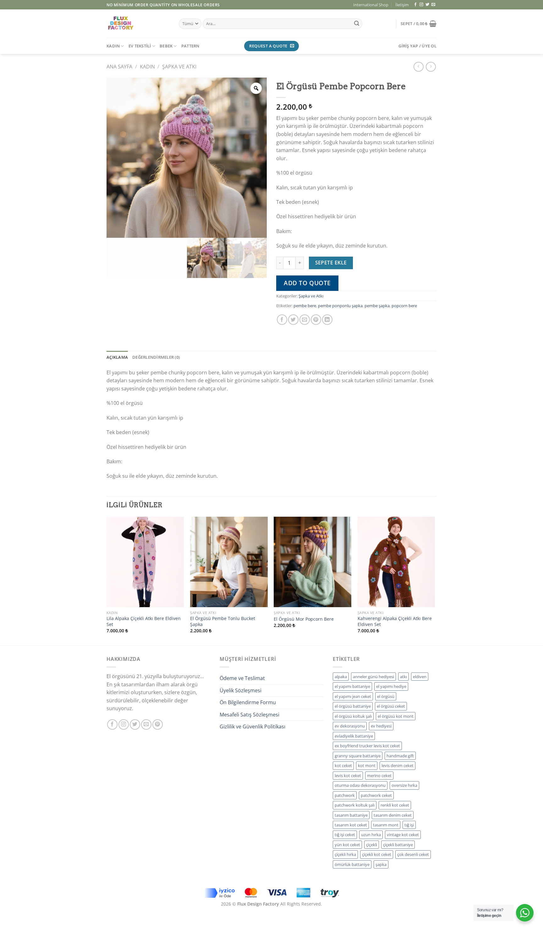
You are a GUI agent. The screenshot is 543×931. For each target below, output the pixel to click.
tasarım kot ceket (351, 825)
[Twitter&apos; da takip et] (427, 5)
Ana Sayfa (119, 66)
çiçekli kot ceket (376, 854)
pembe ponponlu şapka (340, 305)
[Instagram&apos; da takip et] (421, 5)
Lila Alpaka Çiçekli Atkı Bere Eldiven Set (144, 621)
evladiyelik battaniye (354, 736)
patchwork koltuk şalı (355, 805)
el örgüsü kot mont (396, 716)
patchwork (345, 795)
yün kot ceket (347, 844)
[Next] (434, 580)
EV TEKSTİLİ (140, 46)
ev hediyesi (381, 726)
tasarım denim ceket (393, 815)
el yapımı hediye (391, 686)
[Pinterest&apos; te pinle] (316, 319)
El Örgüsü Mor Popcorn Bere (304, 619)
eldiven (419, 676)
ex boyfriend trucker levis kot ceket (367, 746)
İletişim (402, 5)
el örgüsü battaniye (353, 706)
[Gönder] (356, 24)
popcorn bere (404, 305)
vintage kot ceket (403, 834)
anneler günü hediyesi (373, 676)
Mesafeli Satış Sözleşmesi (249, 714)
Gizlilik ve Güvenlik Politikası (252, 726)
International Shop (370, 5)
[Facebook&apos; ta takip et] (415, 5)
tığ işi (409, 825)
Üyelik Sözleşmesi (240, 690)
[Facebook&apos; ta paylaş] (282, 319)
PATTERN (190, 46)
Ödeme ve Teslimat (242, 678)
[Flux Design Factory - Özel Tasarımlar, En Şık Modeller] (138, 23)
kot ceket (343, 765)
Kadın (147, 66)
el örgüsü (385, 696)
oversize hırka (404, 785)
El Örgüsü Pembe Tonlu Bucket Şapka (222, 621)
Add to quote (307, 283)
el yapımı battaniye (352, 686)
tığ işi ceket (345, 834)
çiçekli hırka (345, 854)
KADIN (113, 46)
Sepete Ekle (331, 262)
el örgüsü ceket (391, 706)
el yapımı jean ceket (353, 696)
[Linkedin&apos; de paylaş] (327, 319)
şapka (381, 864)
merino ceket (379, 775)
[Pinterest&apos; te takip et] (157, 724)
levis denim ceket (397, 765)
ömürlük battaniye (352, 864)
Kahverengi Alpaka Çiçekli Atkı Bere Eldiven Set (395, 621)
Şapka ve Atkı (179, 66)
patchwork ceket (376, 795)
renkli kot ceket (395, 805)
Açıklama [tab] (117, 357)
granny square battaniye (358, 756)
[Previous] (107, 580)
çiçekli (371, 844)
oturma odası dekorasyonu (360, 785)
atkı (403, 676)
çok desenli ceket (413, 854)
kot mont (367, 765)
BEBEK (166, 46)
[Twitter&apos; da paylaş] (293, 319)
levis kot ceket (348, 775)
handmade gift (400, 756)
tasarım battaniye (351, 815)
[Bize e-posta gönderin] (433, 5)
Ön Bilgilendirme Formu (248, 702)
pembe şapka (377, 305)
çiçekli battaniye (398, 844)
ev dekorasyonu (350, 726)
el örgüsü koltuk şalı (353, 716)
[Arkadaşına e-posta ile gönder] (304, 319)
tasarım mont (385, 825)
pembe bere (304, 305)
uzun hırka (371, 834)
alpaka (341, 676)
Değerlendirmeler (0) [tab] (156, 357)
